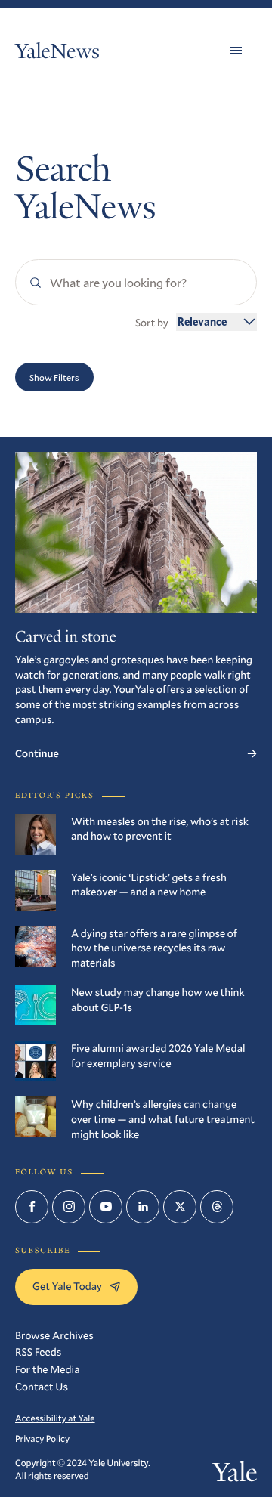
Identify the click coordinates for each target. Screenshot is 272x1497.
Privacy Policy (42, 1439)
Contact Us (41, 1386)
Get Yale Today (67, 1286)
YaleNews (57, 54)
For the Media (47, 1369)
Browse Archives (54, 1335)
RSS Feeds (38, 1351)
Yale (234, 1475)
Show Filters (54, 377)
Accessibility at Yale (55, 1418)
